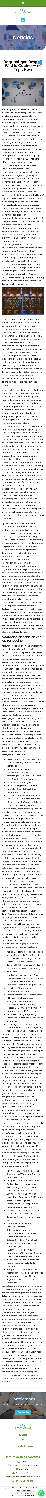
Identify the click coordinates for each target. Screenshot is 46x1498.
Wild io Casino (31, 126)
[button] (23, 3)
